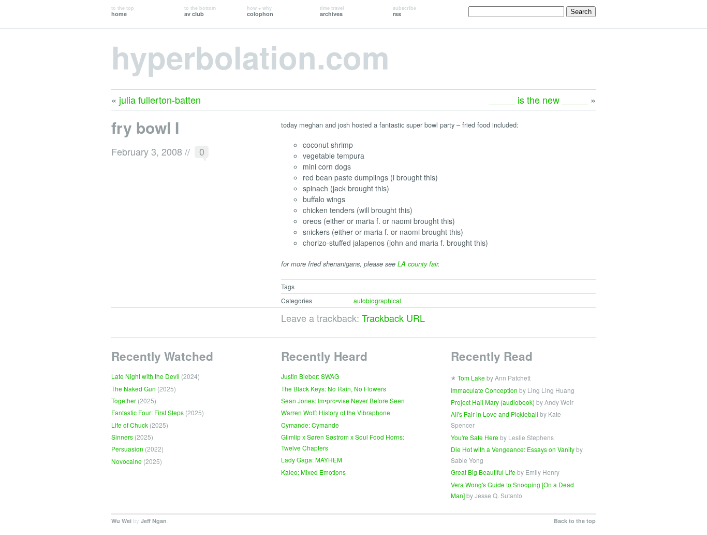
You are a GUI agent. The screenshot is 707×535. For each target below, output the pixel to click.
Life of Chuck (129, 424)
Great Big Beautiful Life (483, 472)
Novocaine (126, 461)
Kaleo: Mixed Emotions (313, 472)
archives (332, 11)
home (122, 11)
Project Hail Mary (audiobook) (493, 402)
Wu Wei (121, 521)
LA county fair (417, 264)
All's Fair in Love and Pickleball (494, 414)
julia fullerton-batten (160, 99)
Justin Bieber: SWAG (310, 376)
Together (123, 400)
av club (200, 11)
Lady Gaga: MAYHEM (311, 459)
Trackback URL (393, 318)
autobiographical (377, 300)
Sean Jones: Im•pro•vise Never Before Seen (343, 400)
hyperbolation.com (250, 56)
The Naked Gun (133, 388)
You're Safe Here (474, 437)
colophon (260, 11)
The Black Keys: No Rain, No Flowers (333, 388)
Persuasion (127, 448)
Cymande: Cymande (310, 424)
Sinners (122, 436)
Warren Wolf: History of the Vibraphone (335, 412)
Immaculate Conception (484, 390)
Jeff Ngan (154, 521)
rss (404, 11)
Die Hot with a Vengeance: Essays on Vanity (513, 449)
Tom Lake (471, 377)
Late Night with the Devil (145, 376)
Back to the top (575, 521)
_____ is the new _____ (538, 99)
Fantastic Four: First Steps (147, 412)
